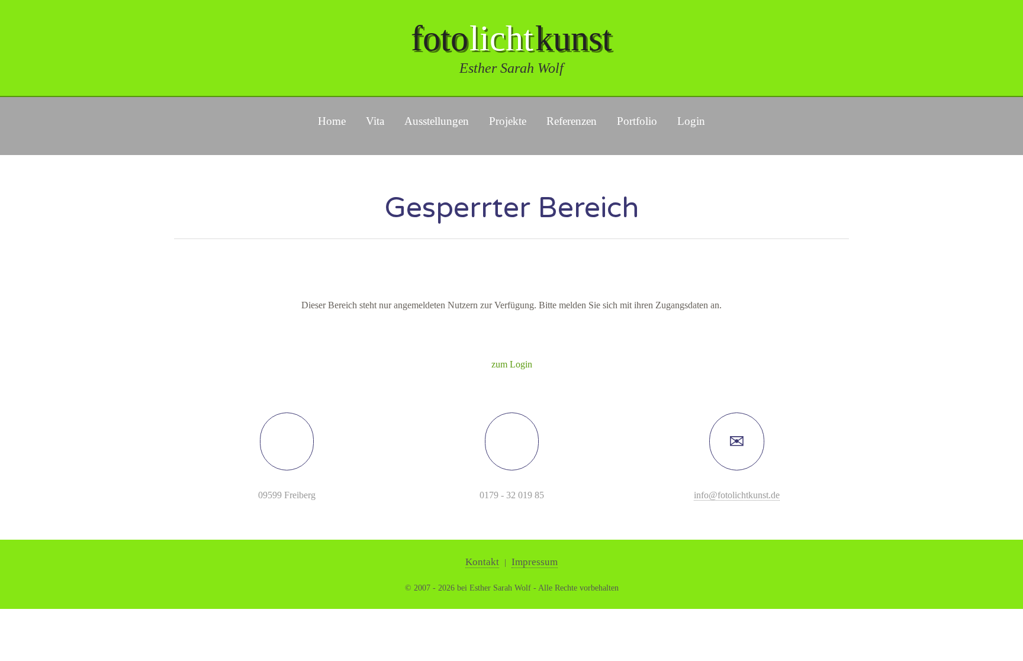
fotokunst (511, 38)
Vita (375, 121)
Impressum (534, 562)
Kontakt (482, 562)
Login (691, 121)
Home (332, 121)
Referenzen (571, 121)
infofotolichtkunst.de (737, 495)
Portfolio (637, 121)
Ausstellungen (436, 121)
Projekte (507, 121)
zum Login (511, 364)
